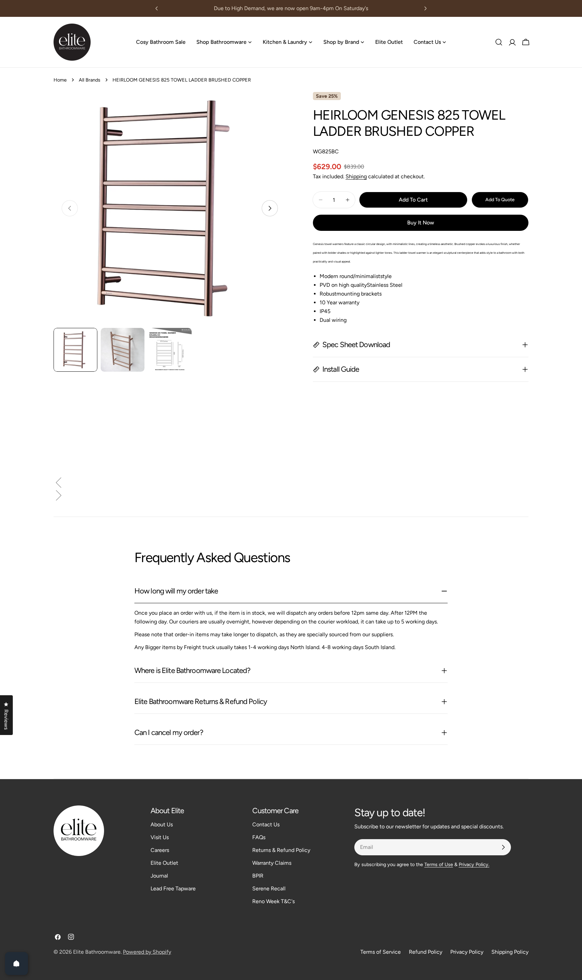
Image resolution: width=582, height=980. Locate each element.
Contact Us (266, 824)
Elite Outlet (164, 863)
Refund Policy (425, 952)
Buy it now (420, 222)
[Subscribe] (503, 847)
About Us (162, 824)
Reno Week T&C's (273, 901)
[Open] (16, 963)
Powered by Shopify (147, 952)
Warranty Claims (271, 863)
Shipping (356, 176)
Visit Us (160, 837)
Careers (160, 850)
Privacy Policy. (474, 864)
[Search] (499, 42)
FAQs (258, 837)
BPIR (257, 875)
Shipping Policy (509, 952)
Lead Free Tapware (173, 888)
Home (60, 80)
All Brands (89, 80)
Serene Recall (269, 888)
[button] (291, 484)
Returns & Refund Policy (281, 850)
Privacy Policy (466, 952)
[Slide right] (270, 208)
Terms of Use (438, 864)
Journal (159, 875)
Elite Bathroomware (97, 952)
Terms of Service (380, 952)
